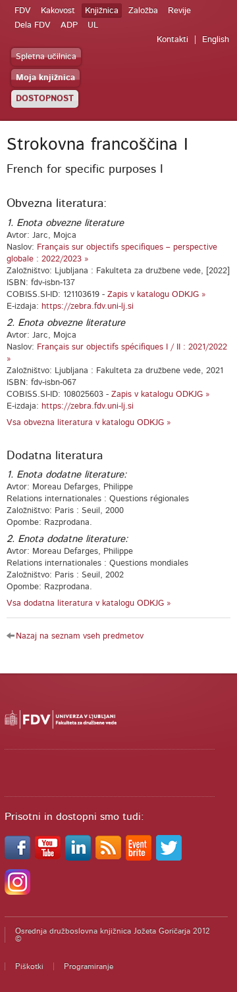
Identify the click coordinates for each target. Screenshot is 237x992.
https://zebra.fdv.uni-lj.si (87, 306)
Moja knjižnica (45, 78)
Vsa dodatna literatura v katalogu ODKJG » (89, 603)
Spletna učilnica (46, 57)
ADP (69, 25)
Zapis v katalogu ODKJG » (156, 294)
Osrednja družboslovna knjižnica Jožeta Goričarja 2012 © (112, 935)
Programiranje (88, 966)
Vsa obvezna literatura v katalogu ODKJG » (89, 422)
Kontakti (172, 39)
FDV (22, 11)
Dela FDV (32, 25)
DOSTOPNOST (45, 99)
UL (93, 25)
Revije (179, 11)
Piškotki (29, 966)
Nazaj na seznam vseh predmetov (80, 636)
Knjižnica (101, 11)
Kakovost (58, 11)
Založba (143, 11)
